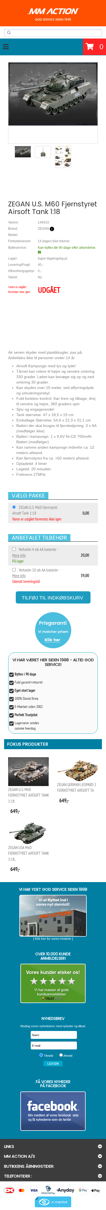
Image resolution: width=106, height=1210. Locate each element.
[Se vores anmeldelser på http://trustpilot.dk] (53, 983)
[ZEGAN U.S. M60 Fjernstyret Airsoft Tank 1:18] (53, 94)
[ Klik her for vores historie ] (53, 939)
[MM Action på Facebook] (53, 1111)
